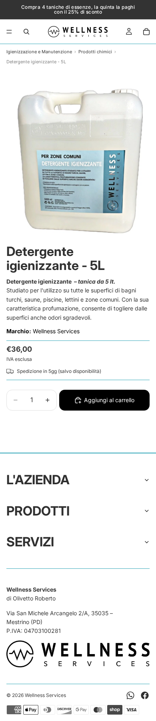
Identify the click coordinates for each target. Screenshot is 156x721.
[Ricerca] (26, 31)
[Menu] (9, 31)
